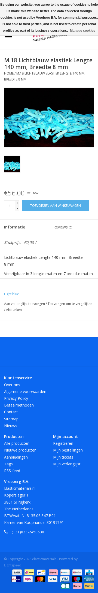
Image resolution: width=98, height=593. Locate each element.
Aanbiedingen (16, 457)
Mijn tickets (63, 457)
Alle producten (16, 443)
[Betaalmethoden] (16, 572)
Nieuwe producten (20, 450)
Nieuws (10, 425)
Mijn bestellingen (68, 450)
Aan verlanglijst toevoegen (25, 303)
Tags (8, 463)
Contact (11, 411)
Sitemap (11, 418)
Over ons (12, 384)
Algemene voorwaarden (25, 391)
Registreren (63, 443)
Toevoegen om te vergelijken (70, 303)
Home (9, 73)
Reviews (62, 227)
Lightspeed (12, 565)
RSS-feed (12, 470)
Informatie (14, 227)
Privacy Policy (16, 398)
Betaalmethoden (19, 405)
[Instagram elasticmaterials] (78, 353)
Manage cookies (82, 31)
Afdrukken (14, 309)
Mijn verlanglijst (67, 463)
